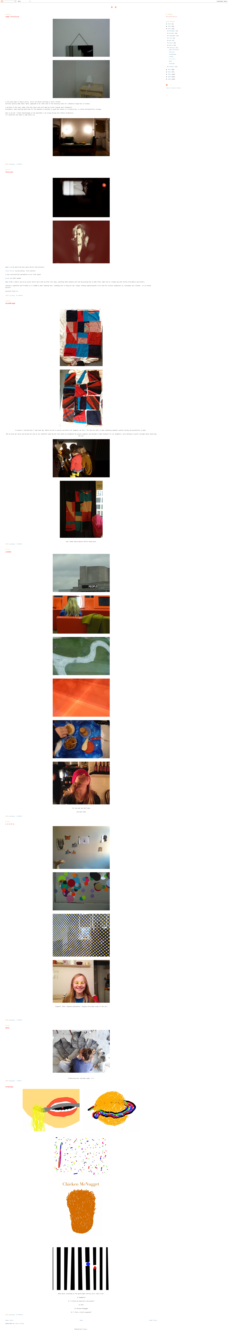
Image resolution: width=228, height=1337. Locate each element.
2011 (169, 72)
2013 (169, 28)
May (170, 40)
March (171, 45)
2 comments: (19, 816)
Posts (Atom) (19, 1323)
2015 (169, 24)
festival (9, 172)
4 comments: (19, 164)
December (172, 31)
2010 (169, 74)
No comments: (20, 295)
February (172, 47)
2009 (169, 76)
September (172, 35)
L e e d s (9, 824)
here (16, 291)
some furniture (12, 17)
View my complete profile (173, 88)
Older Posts (153, 1320)
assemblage (10, 303)
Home (81, 1320)
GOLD (7, 1028)
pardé (7, 278)
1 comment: (19, 1080)
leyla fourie (9, 271)
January (172, 66)
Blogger (84, 1329)
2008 (169, 79)
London (8, 552)
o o (114, 7)
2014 (169, 26)
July (171, 38)
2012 (169, 69)
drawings (9, 1087)
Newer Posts (9, 1320)
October (172, 33)
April (171, 43)
